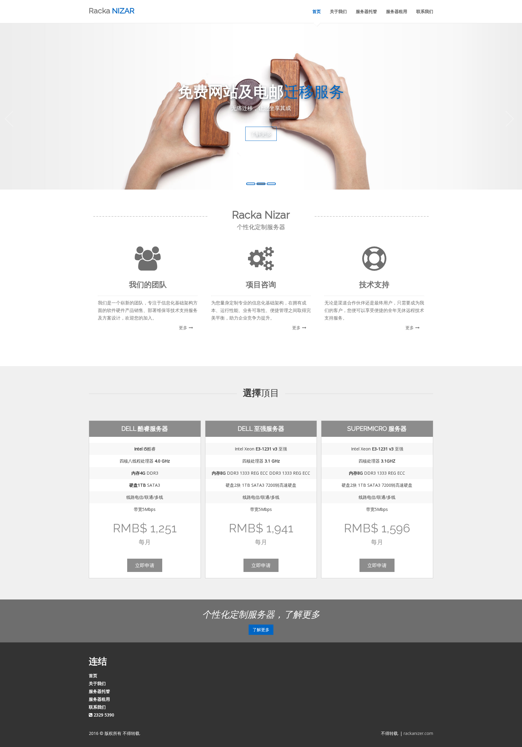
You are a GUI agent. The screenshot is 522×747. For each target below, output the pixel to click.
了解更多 (261, 134)
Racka (111, 10)
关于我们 (338, 11)
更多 (183, 327)
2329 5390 (103, 715)
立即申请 (144, 565)
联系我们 (424, 11)
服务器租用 (396, 11)
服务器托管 (366, 11)
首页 (316, 11)
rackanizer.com (418, 733)
